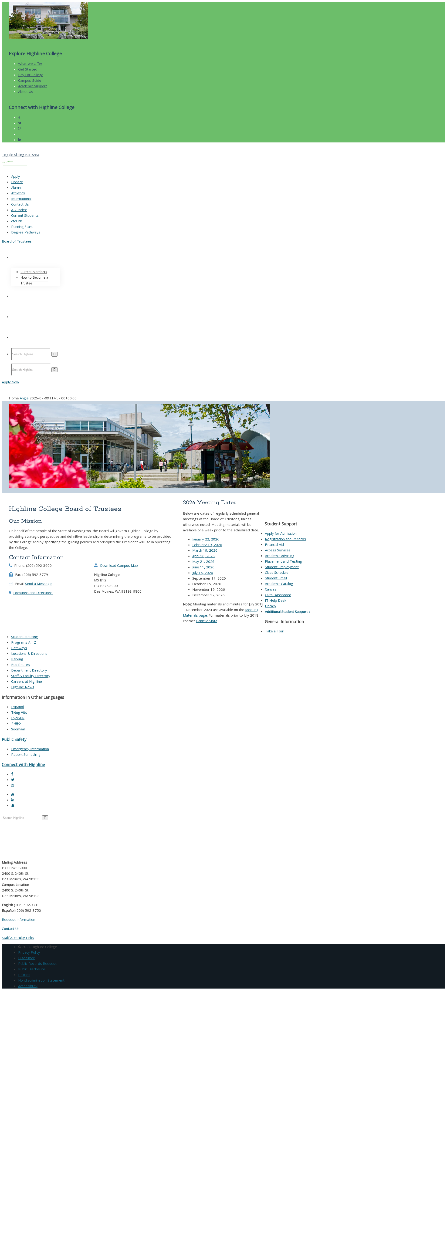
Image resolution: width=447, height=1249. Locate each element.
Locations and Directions (33, 592)
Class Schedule (276, 572)
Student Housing (24, 636)
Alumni (16, 187)
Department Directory (29, 670)
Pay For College (30, 74)
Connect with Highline (23, 764)
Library (270, 606)
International (21, 198)
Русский (17, 718)
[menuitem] (134, 266)
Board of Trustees (17, 241)
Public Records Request (37, 963)
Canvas (270, 589)
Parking (17, 659)
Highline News (22, 687)
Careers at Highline (26, 681)
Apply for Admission (281, 533)
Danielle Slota (206, 620)
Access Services (278, 550)
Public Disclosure (31, 969)
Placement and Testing (283, 561)
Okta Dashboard (278, 594)
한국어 (16, 723)
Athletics (18, 193)
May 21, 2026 (203, 561)
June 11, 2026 (203, 567)
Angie (24, 398)
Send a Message (38, 583)
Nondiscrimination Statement (41, 980)
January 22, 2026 (205, 539)
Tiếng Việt (19, 712)
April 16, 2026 (203, 556)
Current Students (25, 215)
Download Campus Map (119, 565)
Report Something (26, 754)
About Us (25, 91)
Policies (24, 974)
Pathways (19, 647)
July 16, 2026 (202, 572)
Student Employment (282, 566)
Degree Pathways (25, 232)
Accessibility (27, 985)
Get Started (27, 69)
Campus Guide (29, 80)
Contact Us (20, 204)
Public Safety (14, 739)
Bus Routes (20, 664)
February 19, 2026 (207, 544)
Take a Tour (274, 631)
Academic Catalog (279, 583)
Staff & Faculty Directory (30, 675)
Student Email (276, 578)
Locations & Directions (29, 653)
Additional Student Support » (288, 611)
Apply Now (10, 382)
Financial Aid (274, 544)
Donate (17, 181)
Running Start (22, 226)
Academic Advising (279, 555)
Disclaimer (26, 957)
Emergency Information (30, 748)
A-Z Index (19, 209)
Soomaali (18, 729)
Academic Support (32, 86)
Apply (15, 176)
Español (17, 706)
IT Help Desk (275, 600)
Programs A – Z (23, 642)
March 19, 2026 (204, 550)
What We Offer (30, 63)
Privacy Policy (29, 952)
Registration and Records (285, 539)
